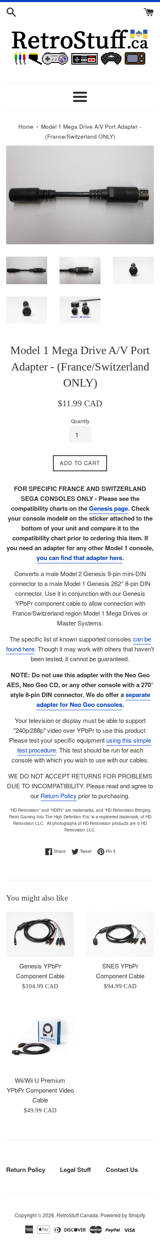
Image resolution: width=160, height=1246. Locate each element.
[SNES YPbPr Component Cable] (120, 934)
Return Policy (59, 795)
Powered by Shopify (123, 1214)
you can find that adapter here (79, 557)
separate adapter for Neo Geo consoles (93, 699)
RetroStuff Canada (77, 1214)
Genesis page (108, 508)
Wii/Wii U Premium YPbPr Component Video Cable (40, 1090)
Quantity (80, 420)
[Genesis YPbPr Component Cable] (40, 934)
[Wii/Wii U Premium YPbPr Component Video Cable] (40, 1037)
